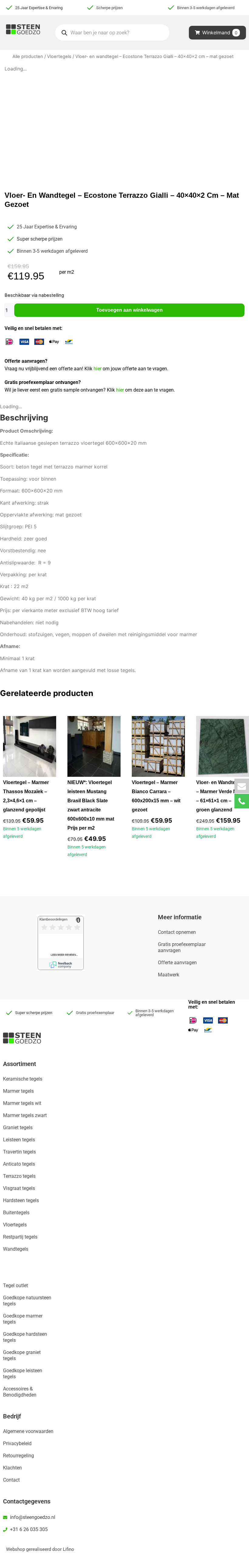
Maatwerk (168, 975)
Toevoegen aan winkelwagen (129, 310)
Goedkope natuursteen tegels (27, 1301)
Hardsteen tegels (21, 1200)
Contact (11, 1480)
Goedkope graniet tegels (22, 1355)
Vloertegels (59, 56)
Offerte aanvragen (177, 962)
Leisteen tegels (19, 1140)
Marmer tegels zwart (25, 1115)
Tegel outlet (15, 1285)
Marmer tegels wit (22, 1103)
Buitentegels (16, 1212)
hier (98, 369)
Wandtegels (15, 1249)
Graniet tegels (17, 1127)
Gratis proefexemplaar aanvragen (182, 947)
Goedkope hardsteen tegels (25, 1337)
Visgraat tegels (19, 1188)
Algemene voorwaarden (28, 1431)
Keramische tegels (22, 1079)
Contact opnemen (177, 932)
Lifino (68, 1549)
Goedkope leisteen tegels (22, 1373)
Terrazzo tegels (19, 1176)
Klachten (12, 1468)
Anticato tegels (19, 1164)
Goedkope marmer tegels (23, 1319)
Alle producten (27, 56)
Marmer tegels (18, 1091)
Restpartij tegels (20, 1237)
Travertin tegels (19, 1152)
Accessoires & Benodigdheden (19, 1392)
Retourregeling (18, 1455)
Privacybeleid (17, 1443)
